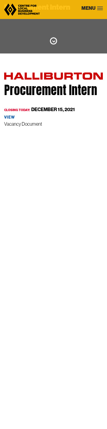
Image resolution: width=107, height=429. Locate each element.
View (9, 117)
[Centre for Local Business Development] (22, 15)
